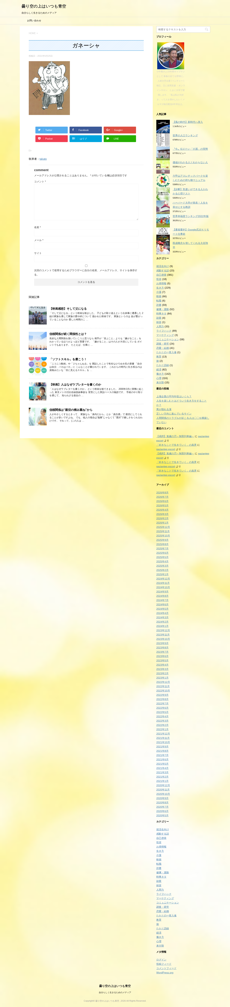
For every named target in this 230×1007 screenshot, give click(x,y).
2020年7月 (162, 806)
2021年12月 (163, 733)
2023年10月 (163, 638)
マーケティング (165, 335)
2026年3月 (162, 514)
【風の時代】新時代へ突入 (188, 122)
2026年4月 (162, 509)
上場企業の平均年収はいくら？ (174, 396)
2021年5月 (162, 763)
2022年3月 (162, 720)
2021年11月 (163, 738)
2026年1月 (162, 522)
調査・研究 (162, 343)
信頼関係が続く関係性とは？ (68, 333)
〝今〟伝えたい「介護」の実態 (190, 148)
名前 (37, 227)
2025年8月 (162, 544)
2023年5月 (162, 660)
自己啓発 (161, 274)
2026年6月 (162, 501)
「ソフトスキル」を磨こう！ (68, 359)
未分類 (160, 382)
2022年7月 (162, 703)
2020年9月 (162, 798)
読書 (158, 304)
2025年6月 (162, 552)
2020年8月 (162, 802)
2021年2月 (162, 776)
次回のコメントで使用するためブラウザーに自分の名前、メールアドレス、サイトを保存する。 (85, 272)
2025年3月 (162, 565)
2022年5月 (162, 712)
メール (38, 240)
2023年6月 (162, 656)
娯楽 (158, 322)
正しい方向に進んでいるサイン (174, 413)
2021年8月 (162, 750)
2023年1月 (162, 677)
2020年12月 (163, 785)
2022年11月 (163, 686)
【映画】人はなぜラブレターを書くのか (75, 384)
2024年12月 (163, 578)
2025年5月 (162, 557)
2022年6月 (162, 707)
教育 (158, 356)
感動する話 (162, 270)
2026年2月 (162, 518)
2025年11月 (163, 531)
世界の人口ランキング (185, 135)
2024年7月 (162, 600)
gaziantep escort (165, 449)
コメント (40, 181)
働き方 (160, 373)
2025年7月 (162, 548)
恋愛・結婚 (162, 348)
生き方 (160, 287)
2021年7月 (162, 755)
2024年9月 (162, 591)
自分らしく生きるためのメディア (115, 992)
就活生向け (162, 266)
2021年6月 (162, 759)
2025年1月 (162, 574)
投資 (158, 279)
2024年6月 (162, 604)
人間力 (160, 326)
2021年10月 (163, 742)
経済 (158, 369)
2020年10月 (163, 793)
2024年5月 (162, 608)
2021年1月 (162, 781)
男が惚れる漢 (163, 409)
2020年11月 (163, 789)
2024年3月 (162, 617)
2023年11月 (163, 634)
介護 (158, 292)
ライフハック (163, 330)
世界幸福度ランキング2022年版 (191, 216)
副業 (158, 317)
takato (43, 158)
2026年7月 (162, 496)
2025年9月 (162, 539)
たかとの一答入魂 (166, 352)
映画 (158, 296)
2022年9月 (162, 694)
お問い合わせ (34, 20)
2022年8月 (162, 699)
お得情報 (161, 283)
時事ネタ (161, 313)
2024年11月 (163, 583)
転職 (158, 300)
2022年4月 (162, 716)
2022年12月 (163, 682)
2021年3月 (162, 772)
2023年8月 (162, 647)
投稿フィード (163, 964)
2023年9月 (162, 643)
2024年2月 (162, 621)
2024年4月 (162, 613)
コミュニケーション (167, 339)
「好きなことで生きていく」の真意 (176, 444)
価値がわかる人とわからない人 (190, 162)
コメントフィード (166, 968)
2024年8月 (162, 595)
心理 (158, 378)
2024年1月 (162, 626)
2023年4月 (162, 664)
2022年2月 (162, 725)
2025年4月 (162, 561)
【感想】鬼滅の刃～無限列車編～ (175, 436)
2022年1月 (162, 729)
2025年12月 (163, 527)
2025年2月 (162, 570)
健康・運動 (162, 309)
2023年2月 (162, 673)
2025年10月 (163, 535)
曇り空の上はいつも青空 (44, 6)
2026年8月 (162, 492)
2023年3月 (162, 669)
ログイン (161, 959)
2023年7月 (162, 651)
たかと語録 (162, 365)
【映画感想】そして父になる (68, 308)
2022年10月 (163, 690)
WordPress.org (164, 972)
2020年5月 (162, 815)
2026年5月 (162, 505)
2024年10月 (163, 587)
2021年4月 (162, 768)
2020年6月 (162, 811)
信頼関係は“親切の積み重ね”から (71, 409)
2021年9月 (162, 746)
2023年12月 (163, 630)
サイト (38, 253)
